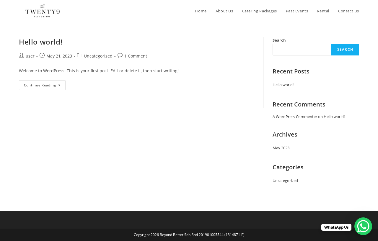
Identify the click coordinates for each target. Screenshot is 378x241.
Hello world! (41, 42)
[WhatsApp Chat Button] (363, 226)
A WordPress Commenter (295, 116)
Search (279, 40)
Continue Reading (45, 83)
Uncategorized (98, 56)
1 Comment (135, 56)
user (30, 56)
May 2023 (281, 147)
